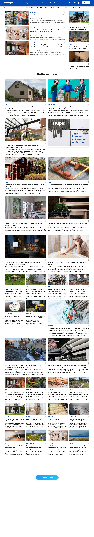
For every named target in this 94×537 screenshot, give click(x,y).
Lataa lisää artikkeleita (47, 477)
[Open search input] (27, 2)
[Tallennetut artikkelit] (79, 2)
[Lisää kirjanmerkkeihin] (88, 24)
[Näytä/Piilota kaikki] (91, 7)
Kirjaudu (86, 3)
